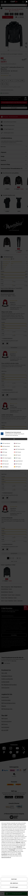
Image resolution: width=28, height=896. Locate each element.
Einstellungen (14, 887)
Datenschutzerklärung (6, 857)
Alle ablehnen (14, 883)
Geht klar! (14, 879)
